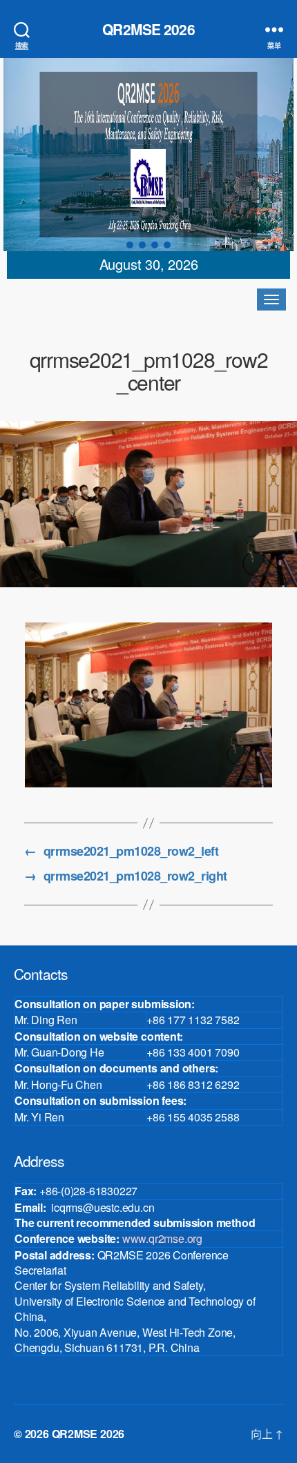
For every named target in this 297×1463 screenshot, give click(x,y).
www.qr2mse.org (162, 1238)
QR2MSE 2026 (148, 29)
